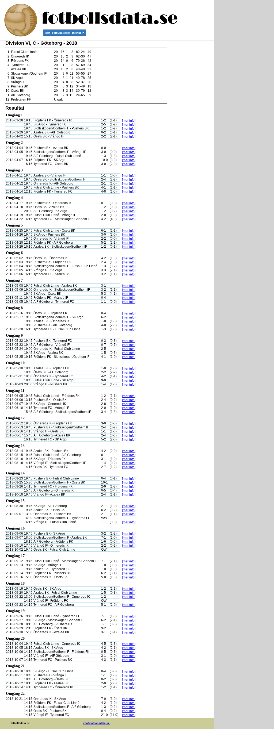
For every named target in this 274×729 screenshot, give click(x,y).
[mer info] (128, 120)
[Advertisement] (190, 122)
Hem (47, 32)
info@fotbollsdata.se (96, 723)
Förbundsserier (61, 32)
